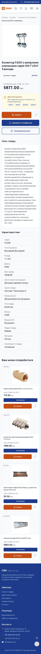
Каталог (13, 17)
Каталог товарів (7, 592)
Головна (5, 17)
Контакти (5, 605)
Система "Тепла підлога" (27, 17)
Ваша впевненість (8, 615)
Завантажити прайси (9, 595)
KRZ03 (18, 105)
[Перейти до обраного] (21, 8)
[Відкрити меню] (31, 8)
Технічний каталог (22, 131)
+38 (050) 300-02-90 (12, 635)
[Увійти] (26, 8)
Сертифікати (6, 598)
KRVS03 (25, 105)
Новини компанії (8, 601)
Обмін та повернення (9, 618)
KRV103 (33, 105)
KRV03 (11, 105)
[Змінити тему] (36, 643)
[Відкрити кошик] (37, 8)
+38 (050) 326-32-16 (12, 638)
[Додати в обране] (36, 115)
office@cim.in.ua (10, 642)
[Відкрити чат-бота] (36, 638)
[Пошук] (16, 8)
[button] (20, 41)
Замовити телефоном (22, 123)
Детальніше (20, 400)
